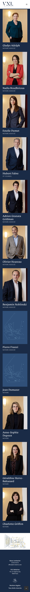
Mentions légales (15, 585)
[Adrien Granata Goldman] (15, 196)
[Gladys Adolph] (15, 25)
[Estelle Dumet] (15, 111)
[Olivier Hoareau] (15, 242)
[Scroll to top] (26, 588)
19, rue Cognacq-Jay (15, 571)
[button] (26, 4)
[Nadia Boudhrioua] (15, 68)
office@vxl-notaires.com (15, 564)
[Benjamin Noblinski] (15, 284)
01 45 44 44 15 (15, 562)
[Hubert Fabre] (15, 153)
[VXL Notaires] (8, 4)
